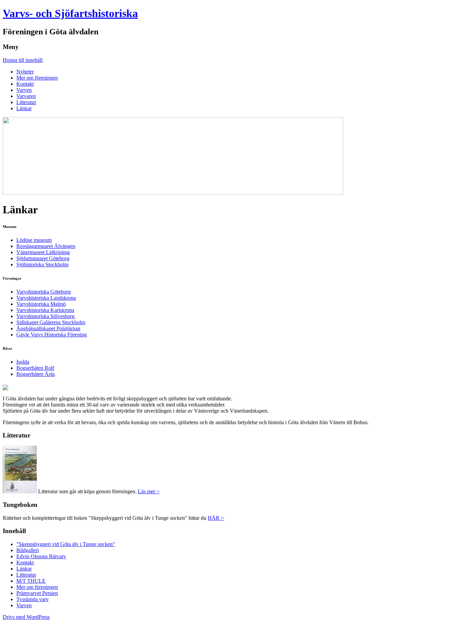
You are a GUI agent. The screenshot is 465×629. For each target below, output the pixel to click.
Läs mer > (149, 491)
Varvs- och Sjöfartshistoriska (70, 13)
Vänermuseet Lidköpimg (43, 252)
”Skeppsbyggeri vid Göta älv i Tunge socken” (65, 544)
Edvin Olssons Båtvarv (41, 556)
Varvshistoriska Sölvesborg (46, 316)
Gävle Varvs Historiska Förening (51, 334)
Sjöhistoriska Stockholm (42, 264)
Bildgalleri (27, 550)
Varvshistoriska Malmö (41, 304)
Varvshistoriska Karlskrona (45, 310)
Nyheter (25, 72)
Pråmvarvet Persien (37, 593)
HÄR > (216, 518)
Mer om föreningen (37, 78)
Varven (24, 90)
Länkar (24, 108)
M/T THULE (31, 581)
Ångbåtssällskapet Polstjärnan (48, 328)
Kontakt (25, 84)
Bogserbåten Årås (35, 374)
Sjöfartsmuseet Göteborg (42, 258)
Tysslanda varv (32, 599)
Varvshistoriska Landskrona (46, 298)
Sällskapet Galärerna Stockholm (50, 322)
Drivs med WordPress (26, 617)
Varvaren (26, 96)
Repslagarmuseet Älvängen (45, 246)
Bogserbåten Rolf (35, 368)
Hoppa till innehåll (23, 60)
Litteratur (26, 102)
